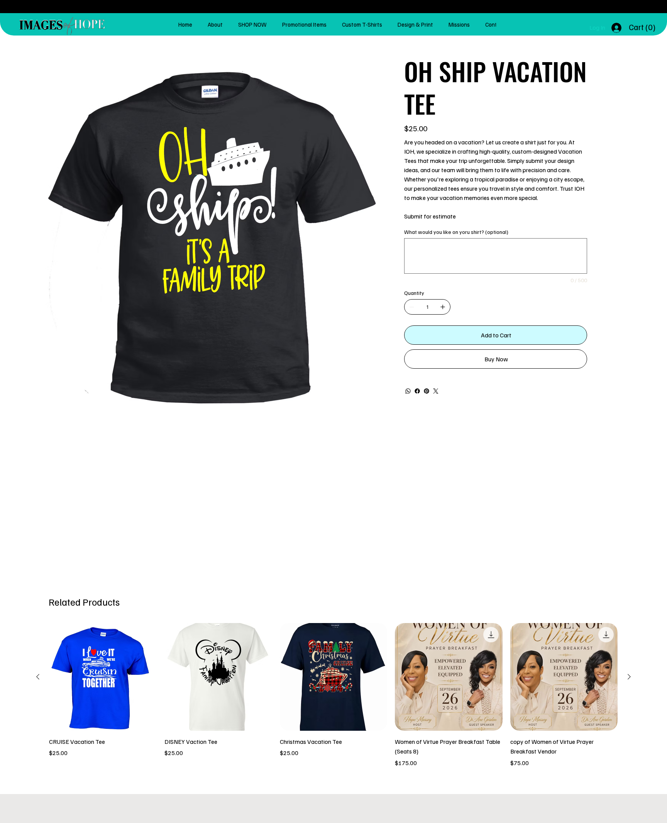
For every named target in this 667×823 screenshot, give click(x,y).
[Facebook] (417, 391)
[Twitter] (436, 391)
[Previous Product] (37, 676)
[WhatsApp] (408, 391)
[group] (333, 695)
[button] (643, 27)
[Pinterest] (426, 391)
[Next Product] (629, 676)
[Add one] (442, 307)
